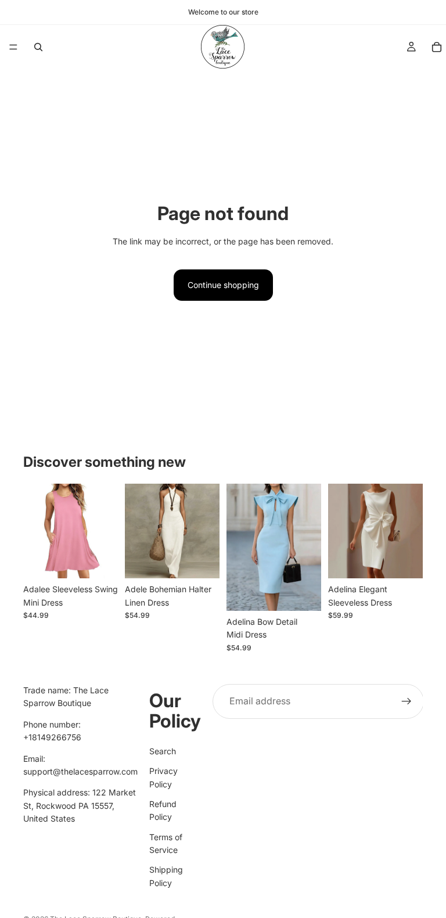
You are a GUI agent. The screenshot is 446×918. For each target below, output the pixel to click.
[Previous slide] (239, 547)
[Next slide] (308, 547)
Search (162, 750)
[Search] (38, 47)
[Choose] (99, 560)
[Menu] (13, 47)
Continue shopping (223, 285)
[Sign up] (406, 701)
